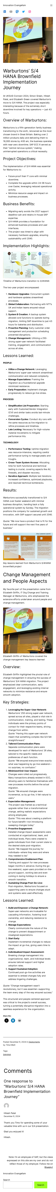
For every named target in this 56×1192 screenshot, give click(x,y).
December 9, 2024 (12, 1116)
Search (6, 1180)
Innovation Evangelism (14, 5)
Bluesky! (49, 1167)
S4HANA (7, 1054)
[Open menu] (51, 5)
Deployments (34, 1042)
